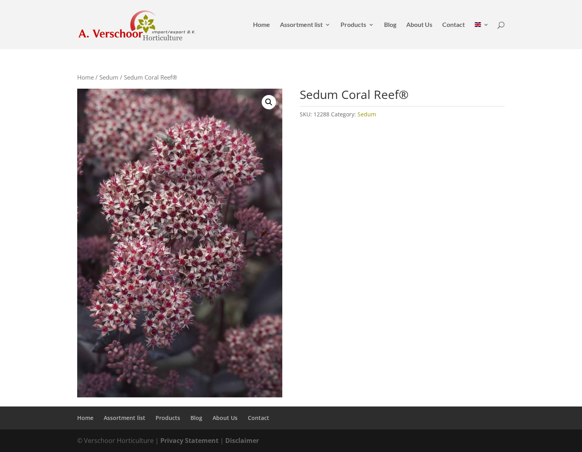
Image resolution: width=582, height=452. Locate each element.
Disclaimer (242, 440)
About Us (419, 25)
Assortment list (301, 25)
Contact (453, 25)
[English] (482, 35)
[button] (269, 102)
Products (353, 25)
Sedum (108, 77)
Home (261, 25)
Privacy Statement (189, 440)
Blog (390, 25)
